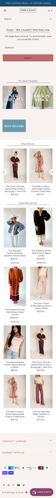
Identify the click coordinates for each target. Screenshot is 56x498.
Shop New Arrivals (28, 203)
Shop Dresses (28, 144)
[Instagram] (9, 485)
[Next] (52, 172)
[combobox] (28, 18)
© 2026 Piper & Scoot (13, 492)
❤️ (26, 492)
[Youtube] (18, 485)
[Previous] (4, 172)
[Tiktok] (23, 485)
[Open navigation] (8, 10)
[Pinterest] (13, 485)
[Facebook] (4, 485)
